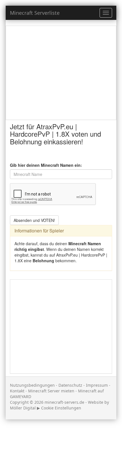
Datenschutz (70, 385)
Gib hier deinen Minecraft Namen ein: (46, 165)
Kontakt (17, 391)
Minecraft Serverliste (35, 12)
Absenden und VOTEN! (34, 220)
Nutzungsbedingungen (32, 385)
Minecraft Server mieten (51, 391)
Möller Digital (23, 408)
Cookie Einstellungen (61, 408)
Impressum (97, 385)
